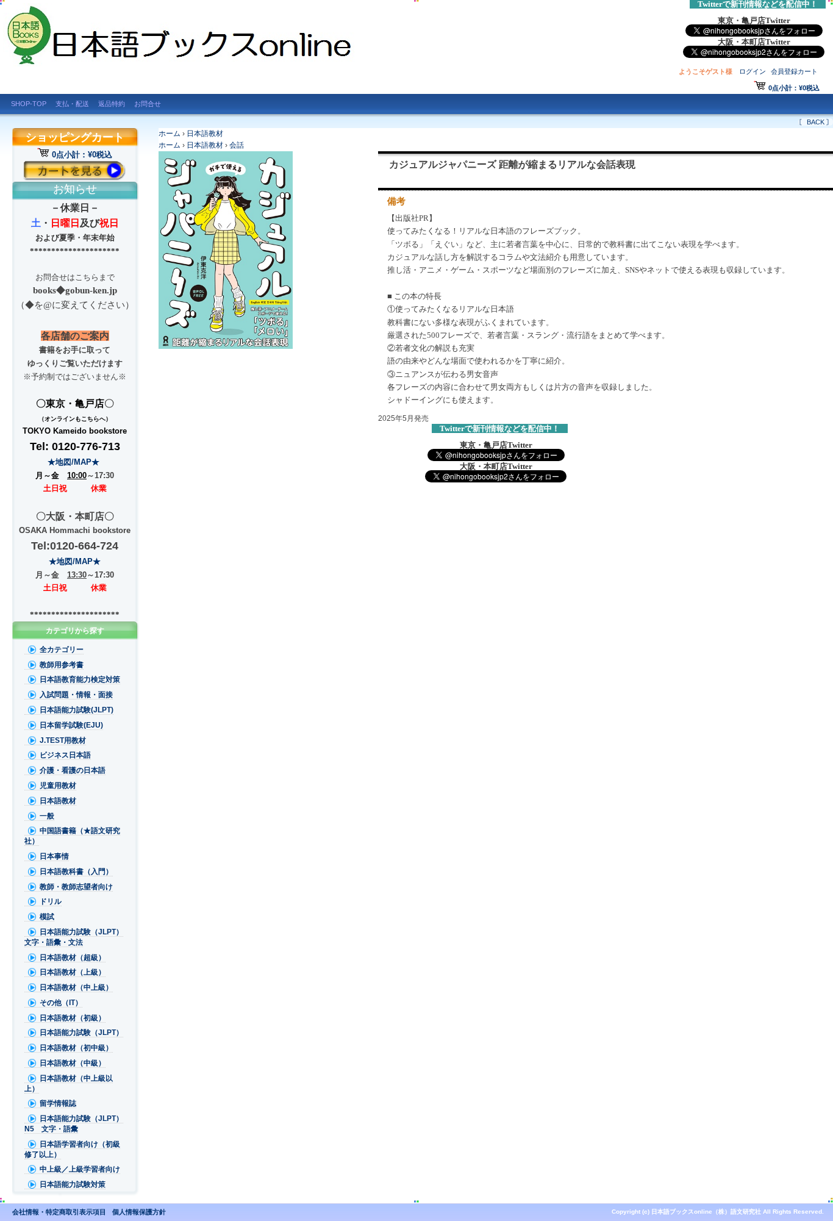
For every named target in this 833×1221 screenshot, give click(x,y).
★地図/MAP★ (75, 462)
